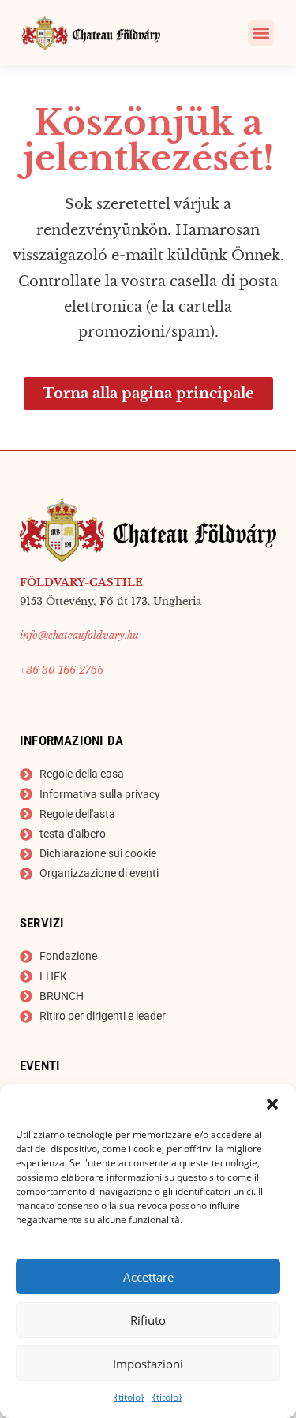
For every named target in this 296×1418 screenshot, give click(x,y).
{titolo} (129, 1397)
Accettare (148, 1277)
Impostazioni (148, 1363)
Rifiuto (148, 1320)
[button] (272, 1104)
